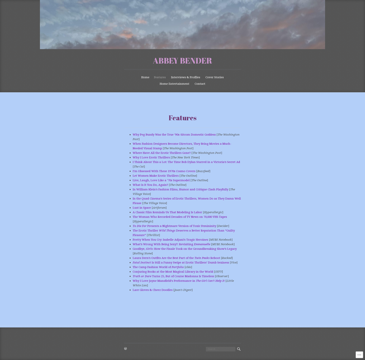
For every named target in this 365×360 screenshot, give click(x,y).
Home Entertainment (174, 83)
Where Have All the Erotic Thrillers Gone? (162, 153)
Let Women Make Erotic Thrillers (156, 175)
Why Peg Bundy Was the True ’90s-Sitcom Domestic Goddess (174, 134)
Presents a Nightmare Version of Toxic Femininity (174, 226)
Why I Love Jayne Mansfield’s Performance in (179, 281)
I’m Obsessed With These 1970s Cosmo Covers (164, 171)
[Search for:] (220, 349)
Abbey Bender (182, 60)
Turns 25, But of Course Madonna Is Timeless (173, 276)
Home (145, 77)
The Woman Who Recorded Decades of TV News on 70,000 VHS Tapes (180, 217)
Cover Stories (215, 77)
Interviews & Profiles (185, 77)
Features (160, 77)
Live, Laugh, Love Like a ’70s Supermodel (161, 180)
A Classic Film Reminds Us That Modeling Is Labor (167, 212)
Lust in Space (142, 207)
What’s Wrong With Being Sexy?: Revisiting (171, 244)
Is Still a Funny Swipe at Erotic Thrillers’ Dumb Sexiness (181, 262)
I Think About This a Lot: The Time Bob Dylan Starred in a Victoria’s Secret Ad (186, 162)
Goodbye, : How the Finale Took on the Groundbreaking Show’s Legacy (185, 249)
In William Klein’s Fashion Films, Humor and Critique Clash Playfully (180, 189)
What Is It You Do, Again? (150, 185)
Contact (200, 83)
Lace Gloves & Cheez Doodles (153, 290)
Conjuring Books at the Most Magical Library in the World (173, 271)
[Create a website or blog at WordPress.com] (125, 349)
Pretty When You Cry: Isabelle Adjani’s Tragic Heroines (170, 239)
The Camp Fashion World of (158, 267)
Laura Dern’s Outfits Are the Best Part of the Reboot (176, 258)
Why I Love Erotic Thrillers (151, 157)
